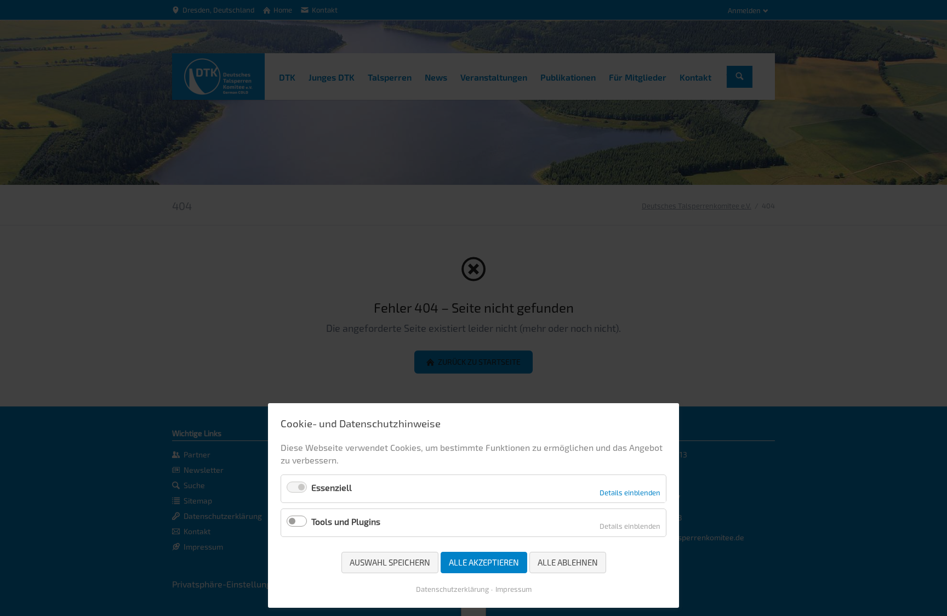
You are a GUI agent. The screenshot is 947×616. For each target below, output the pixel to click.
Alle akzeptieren (484, 562)
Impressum (513, 589)
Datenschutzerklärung (452, 589)
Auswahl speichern (390, 562)
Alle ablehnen (568, 562)
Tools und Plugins (345, 521)
